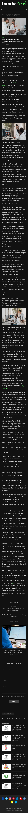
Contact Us (20, 808)
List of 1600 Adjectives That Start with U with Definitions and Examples (19, 776)
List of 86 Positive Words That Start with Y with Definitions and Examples (19, 738)
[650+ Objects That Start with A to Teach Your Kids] (6, 767)
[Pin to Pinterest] (15, 603)
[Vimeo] (16, 802)
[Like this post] (11, 603)
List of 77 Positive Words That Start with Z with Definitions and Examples (19, 757)
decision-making (7, 440)
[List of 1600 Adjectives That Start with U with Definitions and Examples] (6, 776)
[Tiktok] (24, 718)
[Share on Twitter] (14, 603)
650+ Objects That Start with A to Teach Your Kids (19, 766)
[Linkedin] (12, 718)
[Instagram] (7, 718)
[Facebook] (3, 718)
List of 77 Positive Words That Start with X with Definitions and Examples (19, 728)
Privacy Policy (12, 808)
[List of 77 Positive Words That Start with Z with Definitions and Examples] (6, 757)
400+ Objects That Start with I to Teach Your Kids (19, 747)
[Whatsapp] (22, 718)
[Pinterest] (10, 718)
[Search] (26, 9)
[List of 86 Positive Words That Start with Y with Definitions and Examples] (6, 738)
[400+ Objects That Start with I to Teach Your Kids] (6, 748)
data (13, 583)
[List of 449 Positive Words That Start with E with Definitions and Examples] (6, 786)
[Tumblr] (14, 718)
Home (3, 14)
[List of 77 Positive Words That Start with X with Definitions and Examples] (6, 728)
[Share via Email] (17, 603)
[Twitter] (5, 718)
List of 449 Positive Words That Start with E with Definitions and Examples (19, 786)
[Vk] (19, 718)
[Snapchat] (12, 802)
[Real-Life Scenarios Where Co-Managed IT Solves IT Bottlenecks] (14, 636)
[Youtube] (17, 718)
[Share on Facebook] (12, 603)
